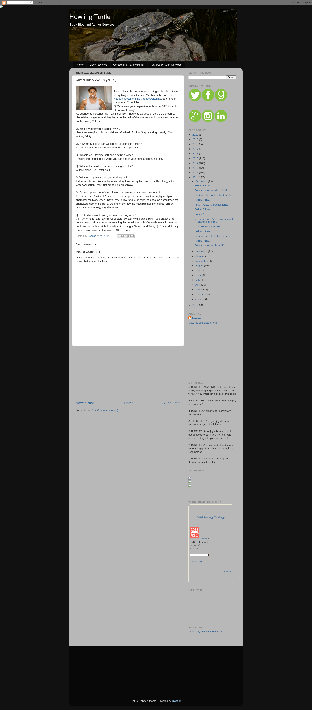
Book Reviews (98, 64)
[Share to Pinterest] (133, 236)
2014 (195, 163)
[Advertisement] (128, 373)
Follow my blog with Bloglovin (205, 631)
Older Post (172, 403)
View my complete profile (202, 322)
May (198, 280)
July (198, 270)
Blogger (176, 701)
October (200, 256)
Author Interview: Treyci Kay (211, 245)
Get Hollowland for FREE (209, 226)
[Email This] (119, 236)
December (201, 181)
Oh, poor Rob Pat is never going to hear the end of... (214, 220)
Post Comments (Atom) (104, 410)
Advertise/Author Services (166, 64)
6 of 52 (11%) (196, 561)
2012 (195, 172)
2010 (195, 305)
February (201, 294)
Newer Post (85, 403)
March (199, 289)
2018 (195, 144)
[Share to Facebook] (129, 236)
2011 (195, 177)
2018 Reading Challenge (211, 517)
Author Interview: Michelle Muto (213, 190)
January (200, 299)
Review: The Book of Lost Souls (213, 195)
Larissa (196, 318)
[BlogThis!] (122, 236)
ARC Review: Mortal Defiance (211, 204)
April (198, 284)
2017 (195, 149)
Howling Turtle (89, 16)
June (198, 275)
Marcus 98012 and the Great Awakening (137, 98)
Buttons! (199, 214)
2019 (195, 139)
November (201, 251)
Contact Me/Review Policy (128, 64)
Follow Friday (202, 185)
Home (80, 64)
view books (227, 571)
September (202, 261)
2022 (195, 134)
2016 (195, 153)
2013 (195, 168)
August (199, 265)
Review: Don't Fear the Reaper (212, 236)
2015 (195, 158)
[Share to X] (126, 236)
